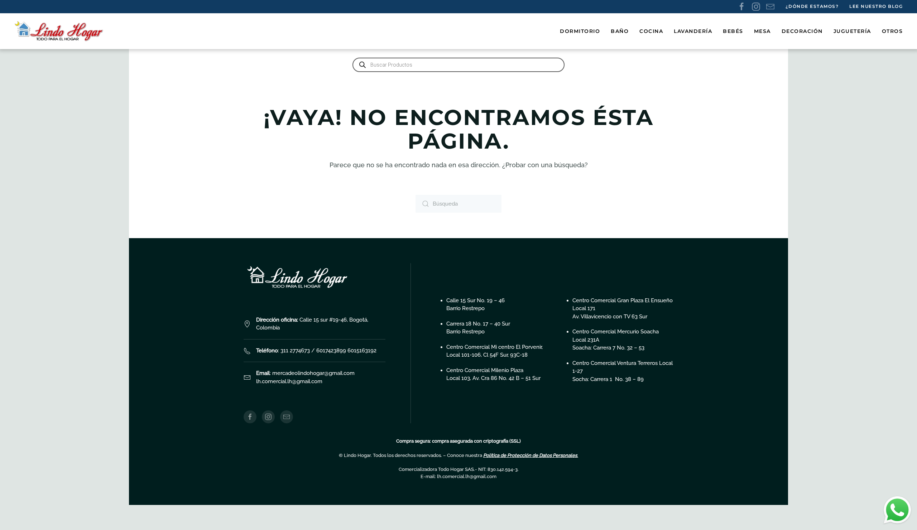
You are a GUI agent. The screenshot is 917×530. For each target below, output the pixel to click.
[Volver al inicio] (60, 31)
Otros (892, 31)
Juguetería (852, 31)
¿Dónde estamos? (812, 6)
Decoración (802, 31)
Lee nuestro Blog (876, 6)
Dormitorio (580, 31)
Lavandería (693, 31)
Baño (620, 31)
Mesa (762, 31)
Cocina (651, 31)
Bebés (733, 31)
